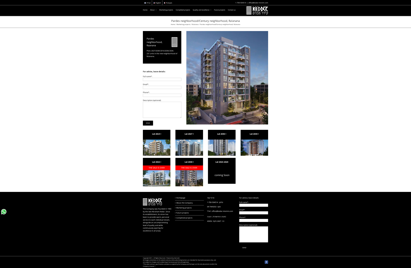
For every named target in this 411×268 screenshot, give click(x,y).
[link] (3, 211)
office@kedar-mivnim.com (258, 3)
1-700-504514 (240, 3)
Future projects (182, 213)
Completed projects (184, 218)
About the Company (184, 203)
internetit (176, 258)
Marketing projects (184, 208)
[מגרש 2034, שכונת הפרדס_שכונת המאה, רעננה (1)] (254, 140)
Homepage (180, 198)
